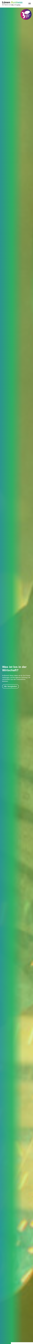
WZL (12, 4)
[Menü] (29, 3)
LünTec (18, 4)
